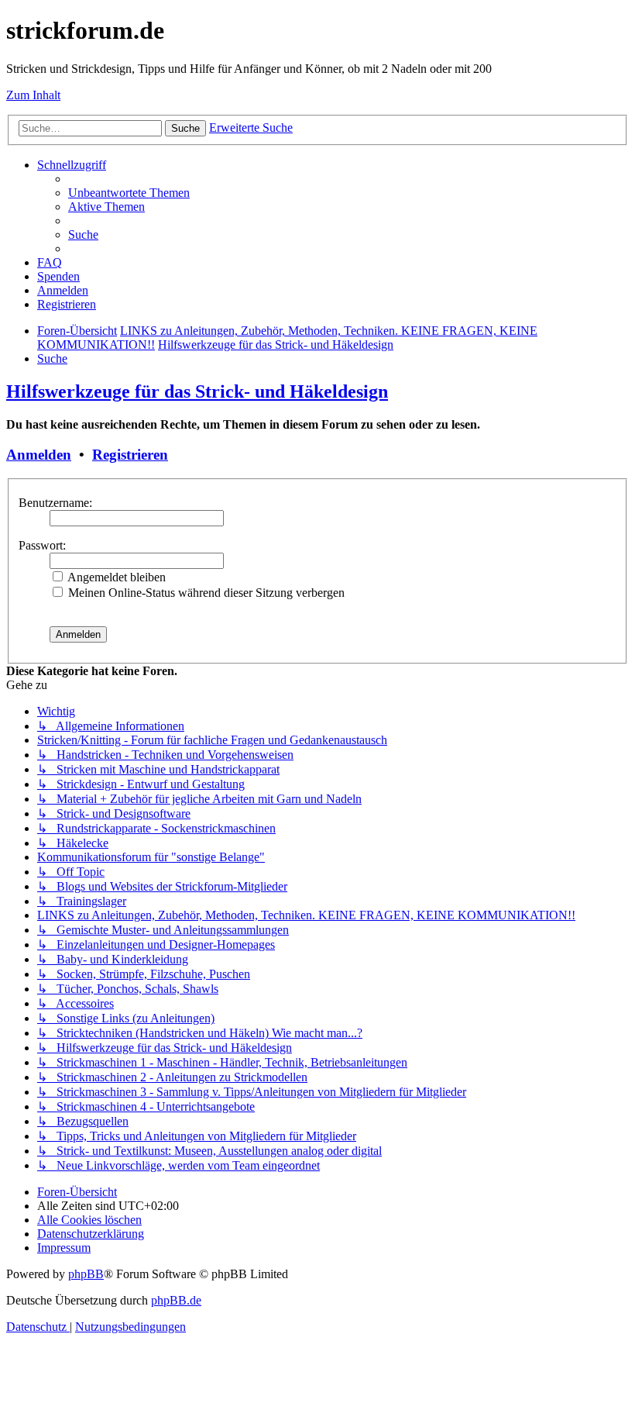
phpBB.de (176, 1300)
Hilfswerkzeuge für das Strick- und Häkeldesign (197, 391)
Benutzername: (55, 502)
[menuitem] (129, 192)
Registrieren (130, 454)
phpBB (86, 1274)
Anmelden (38, 454)
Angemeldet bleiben (115, 577)
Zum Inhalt (33, 95)
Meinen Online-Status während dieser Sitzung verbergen (205, 592)
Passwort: (42, 545)
